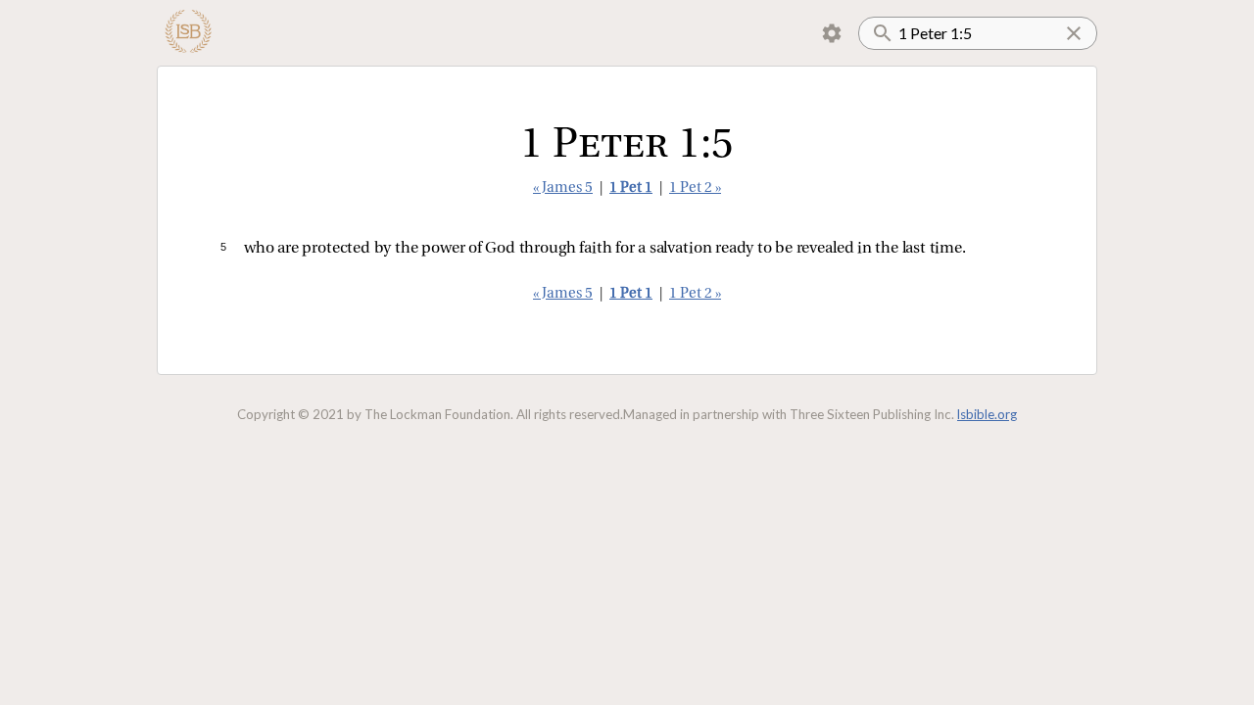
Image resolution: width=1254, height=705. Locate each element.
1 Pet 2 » (695, 188)
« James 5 (563, 188)
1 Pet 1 (630, 188)
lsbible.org (987, 414)
